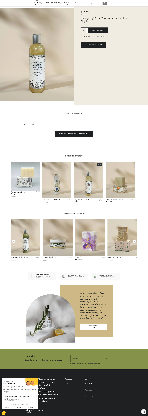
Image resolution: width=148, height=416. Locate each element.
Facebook (89, 390)
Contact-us (89, 379)
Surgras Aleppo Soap (115, 257)
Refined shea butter (50, 257)
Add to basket (98, 30)
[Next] (134, 241)
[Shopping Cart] (143, 411)
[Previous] (13, 241)
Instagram (89, 396)
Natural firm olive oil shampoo (18, 193)
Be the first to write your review (74, 134)
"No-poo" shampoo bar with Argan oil (115, 200)
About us (68, 379)
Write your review (94, 45)
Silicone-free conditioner (51, 199)
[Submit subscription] (106, 358)
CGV (66, 383)
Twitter (87, 393)
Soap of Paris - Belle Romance (82, 258)
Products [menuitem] (57, 2)
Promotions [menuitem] (50, 2)
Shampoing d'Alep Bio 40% (20, 257)
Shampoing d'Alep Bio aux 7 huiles (83, 200)
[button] (86, 36)
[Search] (105, 3)
